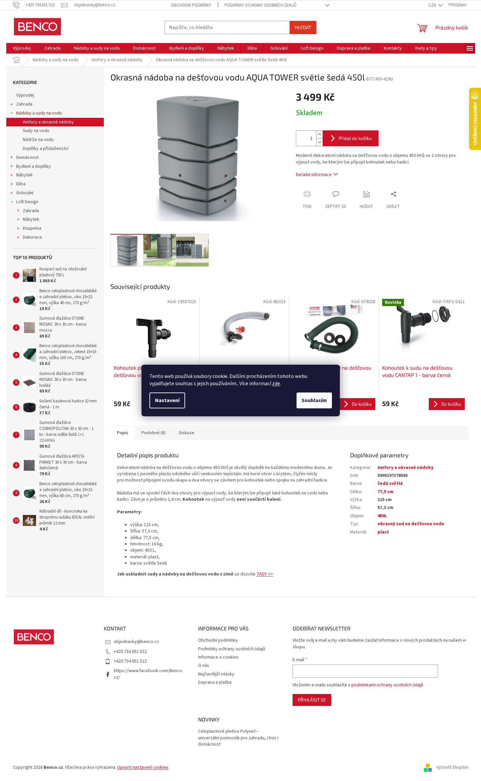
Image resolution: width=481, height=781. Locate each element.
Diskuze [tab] (186, 433)
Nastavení (167, 400)
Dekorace (32, 237)
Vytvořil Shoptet (452, 767)
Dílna (20, 184)
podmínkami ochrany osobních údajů (387, 685)
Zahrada (24, 104)
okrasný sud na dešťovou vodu (411, 524)
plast (383, 532)
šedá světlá (390, 483)
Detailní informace (314, 174)
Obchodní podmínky (191, 5)
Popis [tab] (122, 433)
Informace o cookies (218, 657)
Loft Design (27, 202)
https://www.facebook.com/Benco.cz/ (148, 673)
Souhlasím (314, 400)
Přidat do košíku (355, 138)
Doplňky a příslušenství (45, 148)
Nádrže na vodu (38, 139)
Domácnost (27, 157)
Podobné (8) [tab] (153, 433)
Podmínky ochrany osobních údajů (260, 5)
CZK (432, 5)
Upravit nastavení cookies (143, 767)
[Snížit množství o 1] (319, 142)
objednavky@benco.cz (136, 641)
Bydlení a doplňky (33, 166)
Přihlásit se (312, 700)
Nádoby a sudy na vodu (39, 113)
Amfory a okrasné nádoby (48, 122)
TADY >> (265, 574)
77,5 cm (385, 491)
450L (382, 516)
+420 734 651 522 (130, 651)
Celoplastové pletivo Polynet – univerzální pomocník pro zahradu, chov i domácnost (238, 738)
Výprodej (25, 95)
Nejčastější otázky (216, 674)
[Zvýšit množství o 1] (319, 134)
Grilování (24, 193)
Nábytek (24, 175)
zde (276, 383)
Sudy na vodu (36, 130)
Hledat (303, 27)
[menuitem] (21, 48)
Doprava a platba (214, 682)
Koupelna (32, 228)
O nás (203, 665)
